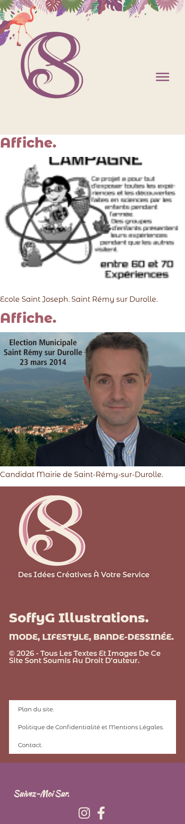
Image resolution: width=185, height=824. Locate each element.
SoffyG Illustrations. (79, 617)
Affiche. (28, 143)
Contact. (30, 744)
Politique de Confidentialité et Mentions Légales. (91, 727)
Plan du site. (36, 709)
